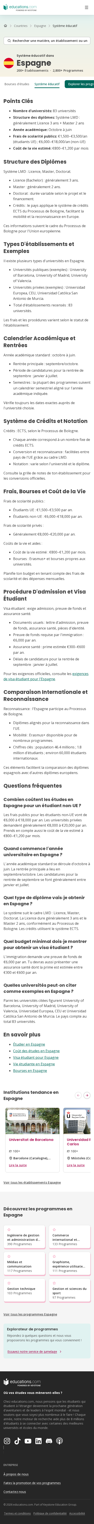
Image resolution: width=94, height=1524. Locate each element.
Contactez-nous (14, 1492)
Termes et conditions (17, 1513)
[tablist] (47, 84)
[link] (65, 26)
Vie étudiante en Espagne (34, 1064)
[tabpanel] (47, 585)
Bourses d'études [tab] (16, 84)
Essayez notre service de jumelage (32, 1351)
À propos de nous (16, 1474)
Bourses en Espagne (30, 1070)
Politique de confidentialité (50, 1513)
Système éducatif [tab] (47, 84)
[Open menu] (87, 7)
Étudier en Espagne (29, 1044)
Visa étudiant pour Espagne (36, 1057)
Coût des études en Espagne (36, 1050)
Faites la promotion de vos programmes (32, 1483)
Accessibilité (77, 1513)
